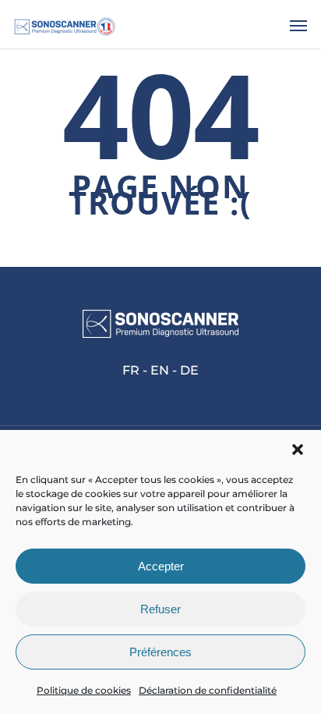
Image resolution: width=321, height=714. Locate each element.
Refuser (160, 609)
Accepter (161, 566)
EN (159, 370)
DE (189, 370)
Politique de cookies (84, 690)
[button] (297, 449)
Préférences (160, 652)
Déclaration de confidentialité (208, 690)
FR (130, 370)
